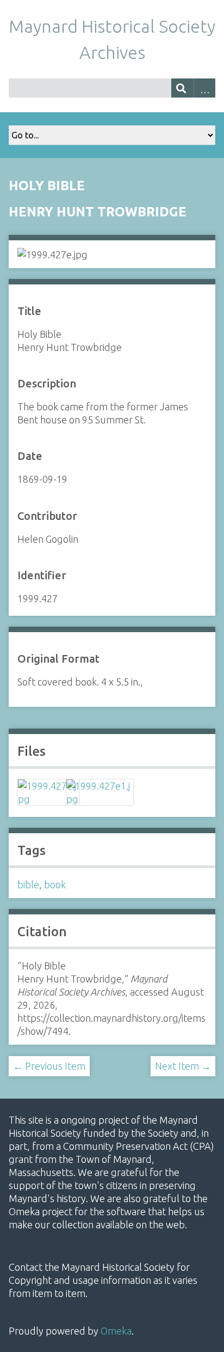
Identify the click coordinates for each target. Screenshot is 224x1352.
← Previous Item (49, 1065)
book (55, 884)
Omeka (116, 1330)
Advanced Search (205, 88)
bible (28, 884)
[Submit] (182, 88)
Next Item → (183, 1065)
